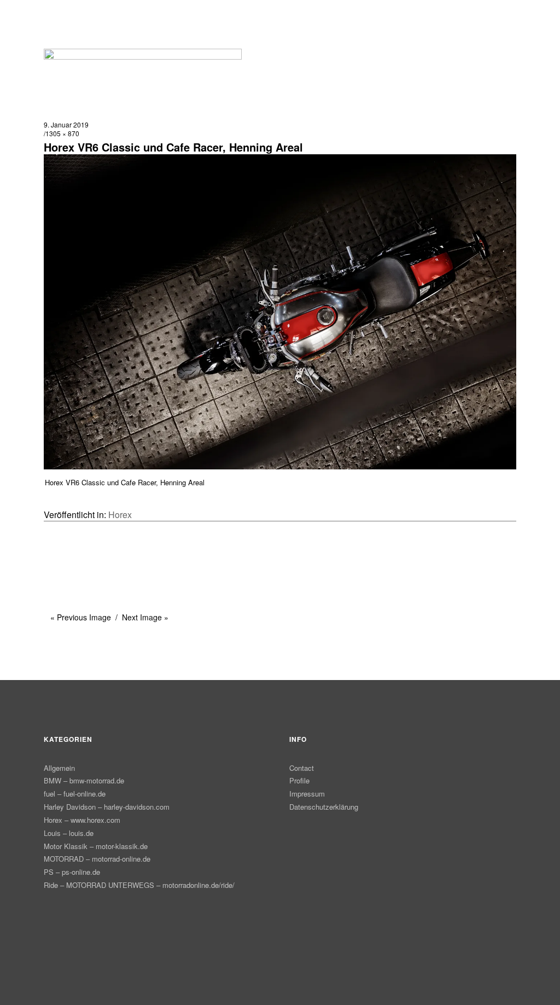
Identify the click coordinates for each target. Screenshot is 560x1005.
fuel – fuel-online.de (75, 793)
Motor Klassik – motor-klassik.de (96, 846)
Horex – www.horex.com (82, 820)
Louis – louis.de (69, 833)
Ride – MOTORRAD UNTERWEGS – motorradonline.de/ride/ (139, 885)
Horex (120, 514)
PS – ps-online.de (72, 872)
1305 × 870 (62, 133)
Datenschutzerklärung (323, 806)
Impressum (307, 793)
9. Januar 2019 (66, 124)
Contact (301, 768)
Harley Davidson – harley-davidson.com (107, 806)
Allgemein (59, 768)
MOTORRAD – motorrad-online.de (97, 858)
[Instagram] (290, 899)
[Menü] (57, 16)
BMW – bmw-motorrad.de (84, 780)
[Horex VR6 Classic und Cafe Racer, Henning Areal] (280, 466)
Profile (299, 780)
